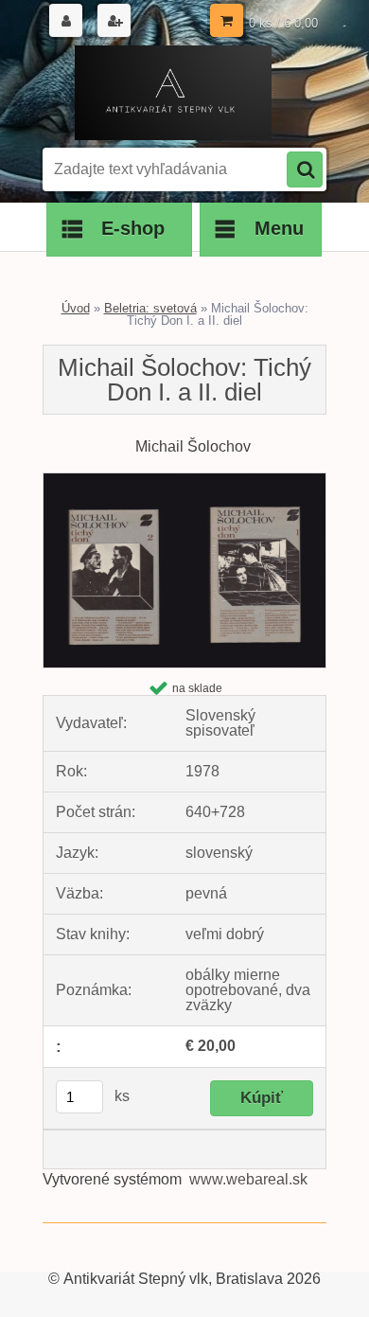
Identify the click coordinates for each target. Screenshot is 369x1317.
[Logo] (173, 92)
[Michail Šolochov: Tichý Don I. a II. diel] (184, 480)
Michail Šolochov (193, 446)
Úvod (76, 308)
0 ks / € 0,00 (283, 23)
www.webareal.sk (248, 1179)
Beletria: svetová (150, 308)
